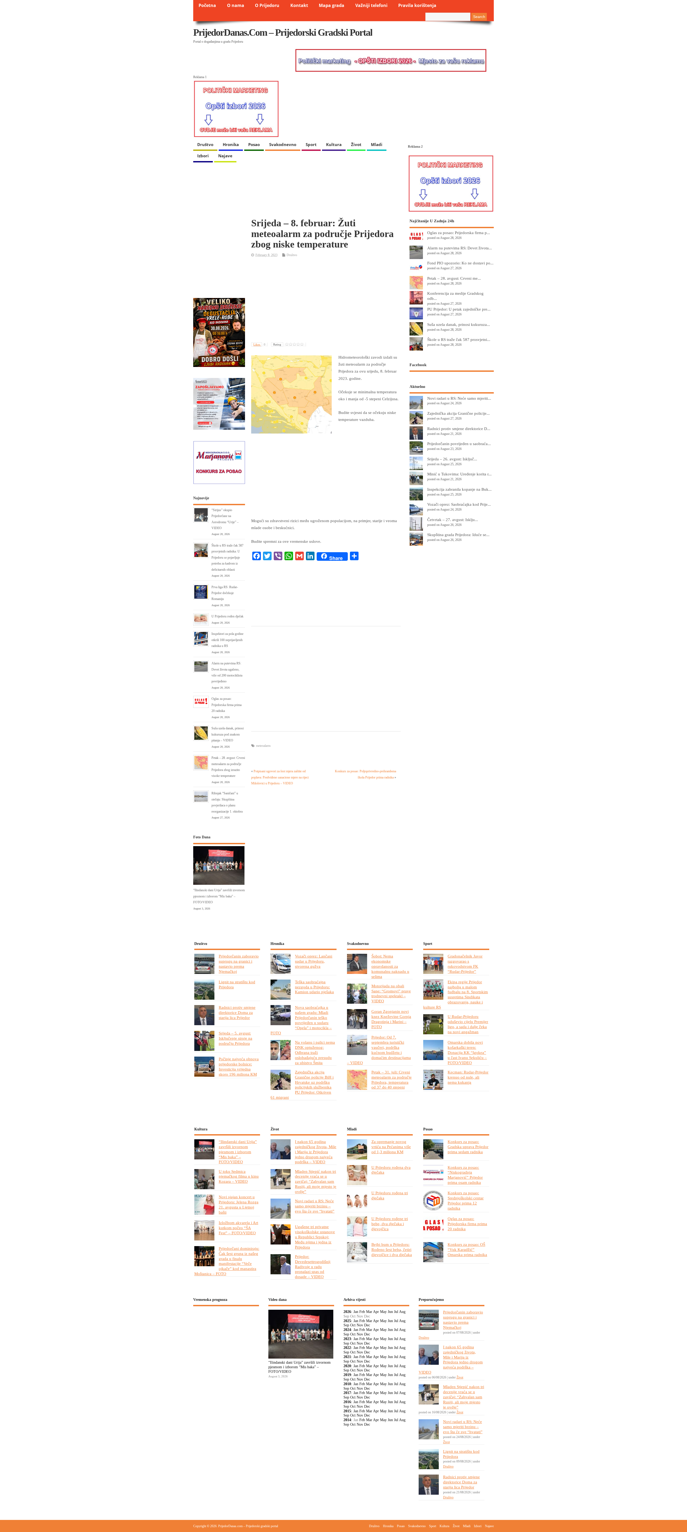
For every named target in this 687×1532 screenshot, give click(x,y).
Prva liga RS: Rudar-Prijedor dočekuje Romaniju (224, 593)
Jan (355, 1312)
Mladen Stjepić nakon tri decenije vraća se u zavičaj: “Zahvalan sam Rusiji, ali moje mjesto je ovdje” (315, 1181)
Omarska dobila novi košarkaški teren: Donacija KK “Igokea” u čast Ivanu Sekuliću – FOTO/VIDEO (467, 1052)
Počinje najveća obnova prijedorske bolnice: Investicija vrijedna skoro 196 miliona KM (239, 1066)
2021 (347, 1357)
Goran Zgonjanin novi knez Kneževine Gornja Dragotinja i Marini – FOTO (391, 1019)
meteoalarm (263, 746)
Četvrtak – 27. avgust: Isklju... (452, 519)
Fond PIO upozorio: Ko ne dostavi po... (460, 263)
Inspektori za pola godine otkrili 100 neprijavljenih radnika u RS (227, 640)
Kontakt (299, 5)
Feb (362, 1312)
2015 (347, 1411)
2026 (347, 1312)
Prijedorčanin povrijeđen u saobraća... (459, 443)
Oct (353, 1325)
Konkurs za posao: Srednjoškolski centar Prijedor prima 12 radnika (466, 1200)
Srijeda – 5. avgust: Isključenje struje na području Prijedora (235, 1038)
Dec (367, 1325)
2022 (347, 1348)
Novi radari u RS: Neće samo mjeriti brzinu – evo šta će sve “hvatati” (314, 1206)
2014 (347, 1420)
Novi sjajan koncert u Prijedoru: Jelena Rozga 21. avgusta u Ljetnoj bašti (238, 1204)
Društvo (205, 144)
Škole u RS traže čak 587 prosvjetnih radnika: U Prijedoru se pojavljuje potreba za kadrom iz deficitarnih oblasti (227, 558)
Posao (254, 144)
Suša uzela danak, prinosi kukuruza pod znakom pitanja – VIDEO (227, 734)
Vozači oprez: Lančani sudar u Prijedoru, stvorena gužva (313, 961)
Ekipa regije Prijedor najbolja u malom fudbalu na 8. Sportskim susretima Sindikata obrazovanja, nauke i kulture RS (455, 995)
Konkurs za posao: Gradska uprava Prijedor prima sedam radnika (468, 1146)
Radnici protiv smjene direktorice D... (458, 428)
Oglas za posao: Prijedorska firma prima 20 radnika (226, 705)
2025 (347, 1321)
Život (356, 144)
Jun (390, 1312)
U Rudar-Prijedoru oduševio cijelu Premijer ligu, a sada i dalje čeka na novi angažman (468, 1024)
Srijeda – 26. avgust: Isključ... (452, 459)
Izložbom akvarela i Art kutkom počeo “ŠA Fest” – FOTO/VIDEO (238, 1227)
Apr (376, 1312)
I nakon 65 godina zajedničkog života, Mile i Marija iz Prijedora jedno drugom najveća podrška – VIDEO (315, 1151)
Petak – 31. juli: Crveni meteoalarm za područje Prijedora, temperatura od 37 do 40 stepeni (391, 1080)
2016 (347, 1402)
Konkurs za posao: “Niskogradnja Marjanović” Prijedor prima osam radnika (465, 1175)
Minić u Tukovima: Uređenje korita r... (459, 474)
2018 (347, 1384)
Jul (396, 1312)
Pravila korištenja (417, 5)
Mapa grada (331, 5)
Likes (259, 344)
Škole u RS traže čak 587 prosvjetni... (458, 339)
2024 (347, 1330)
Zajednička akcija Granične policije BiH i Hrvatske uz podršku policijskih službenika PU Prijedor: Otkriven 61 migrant (302, 1085)
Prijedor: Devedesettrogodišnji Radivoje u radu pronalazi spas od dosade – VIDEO (312, 1266)
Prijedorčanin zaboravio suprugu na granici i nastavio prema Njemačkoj (239, 964)
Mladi (376, 144)
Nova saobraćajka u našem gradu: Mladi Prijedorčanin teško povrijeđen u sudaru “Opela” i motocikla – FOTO (301, 1020)
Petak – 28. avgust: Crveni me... (454, 278)
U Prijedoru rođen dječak (227, 616)
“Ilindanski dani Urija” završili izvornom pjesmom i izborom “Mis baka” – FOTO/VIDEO (219, 896)
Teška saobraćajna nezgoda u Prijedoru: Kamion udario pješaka (314, 987)
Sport (311, 144)
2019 (347, 1375)
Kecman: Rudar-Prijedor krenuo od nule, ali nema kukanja (468, 1077)
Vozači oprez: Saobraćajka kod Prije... (459, 504)
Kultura (334, 144)
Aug (402, 1312)
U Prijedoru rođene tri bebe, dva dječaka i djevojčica (389, 1223)
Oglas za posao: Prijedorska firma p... (458, 232)
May (383, 1312)
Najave (225, 155)
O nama (235, 5)
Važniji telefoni (371, 5)
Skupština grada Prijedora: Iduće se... (458, 534)
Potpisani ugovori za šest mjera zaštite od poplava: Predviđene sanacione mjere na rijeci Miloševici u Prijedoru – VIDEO (280, 777)
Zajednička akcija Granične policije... (458, 413)
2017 (347, 1393)
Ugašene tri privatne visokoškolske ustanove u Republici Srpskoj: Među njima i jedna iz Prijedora (315, 1236)
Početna (207, 5)
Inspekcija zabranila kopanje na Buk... (459, 489)
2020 (347, 1366)
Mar (369, 1312)
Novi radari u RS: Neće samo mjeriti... (459, 398)
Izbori (203, 155)
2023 (347, 1339)
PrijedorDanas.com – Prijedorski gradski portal (282, 32)
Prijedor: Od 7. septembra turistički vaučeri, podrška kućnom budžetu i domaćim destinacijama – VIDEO (379, 1050)
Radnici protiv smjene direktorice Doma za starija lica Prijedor (237, 1012)
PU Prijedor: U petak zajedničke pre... (459, 309)
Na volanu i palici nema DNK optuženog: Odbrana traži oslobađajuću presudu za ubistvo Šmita (315, 1052)
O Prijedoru (267, 5)
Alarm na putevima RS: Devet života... (459, 248)
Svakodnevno (282, 144)
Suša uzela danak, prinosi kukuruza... (458, 324)
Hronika (231, 144)
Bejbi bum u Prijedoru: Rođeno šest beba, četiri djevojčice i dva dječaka (391, 1249)
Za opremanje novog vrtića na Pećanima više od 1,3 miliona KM (391, 1146)
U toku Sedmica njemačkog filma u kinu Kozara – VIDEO (239, 1176)
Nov (360, 1325)
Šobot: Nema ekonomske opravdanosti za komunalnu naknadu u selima (390, 966)
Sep (346, 1325)
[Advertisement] (325, 300)
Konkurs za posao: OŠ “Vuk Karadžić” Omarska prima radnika (467, 1249)
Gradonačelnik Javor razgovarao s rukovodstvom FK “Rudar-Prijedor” (465, 964)
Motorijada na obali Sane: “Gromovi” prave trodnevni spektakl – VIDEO (391, 993)
